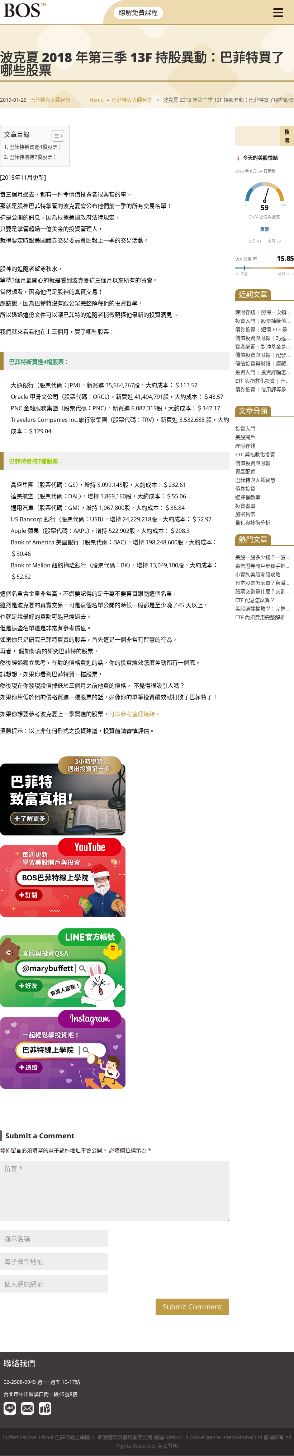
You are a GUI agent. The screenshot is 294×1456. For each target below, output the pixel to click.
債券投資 (245, 488)
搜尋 (287, 136)
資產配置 (245, 471)
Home (97, 99)
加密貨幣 (245, 514)
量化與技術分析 (252, 522)
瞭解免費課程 (138, 12)
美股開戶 (245, 437)
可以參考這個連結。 (135, 714)
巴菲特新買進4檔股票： (35, 147)
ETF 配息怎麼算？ (255, 599)
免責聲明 (168, 1446)
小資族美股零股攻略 (257, 574)
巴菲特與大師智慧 (50, 99)
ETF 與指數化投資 (255, 454)
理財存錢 (245, 445)
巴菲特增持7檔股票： (33, 157)
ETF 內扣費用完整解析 (260, 617)
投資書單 (245, 505)
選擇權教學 (247, 497)
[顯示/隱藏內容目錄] (54, 136)
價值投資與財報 (252, 463)
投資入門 (245, 428)
